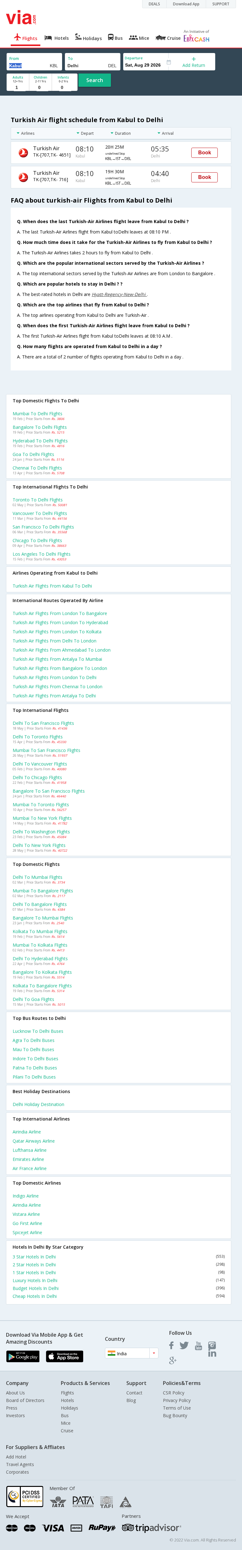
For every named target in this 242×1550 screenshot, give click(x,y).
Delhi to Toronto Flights (38, 737)
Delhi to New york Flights (39, 845)
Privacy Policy (177, 1400)
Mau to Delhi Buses (33, 1049)
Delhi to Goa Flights (33, 999)
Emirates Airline (28, 1159)
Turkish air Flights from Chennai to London (57, 686)
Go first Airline (27, 1223)
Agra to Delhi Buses (34, 1040)
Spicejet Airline (27, 1232)
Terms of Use (177, 1408)
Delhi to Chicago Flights (37, 777)
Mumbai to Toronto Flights (41, 805)
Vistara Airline (26, 1214)
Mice (66, 1423)
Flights (67, 1393)
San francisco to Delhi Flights (43, 527)
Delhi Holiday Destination (38, 1104)
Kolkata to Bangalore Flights (42, 986)
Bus (65, 1415)
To (70, 58)
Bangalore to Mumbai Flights (43, 918)
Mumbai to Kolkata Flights (40, 945)
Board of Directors (25, 1400)
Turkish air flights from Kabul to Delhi (52, 586)
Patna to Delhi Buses (35, 1068)
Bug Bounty (175, 1415)
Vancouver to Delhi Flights (40, 513)
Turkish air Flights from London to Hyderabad (60, 622)
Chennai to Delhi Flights (37, 468)
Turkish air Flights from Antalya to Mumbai (57, 659)
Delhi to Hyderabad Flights (40, 958)
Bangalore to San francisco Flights (49, 791)
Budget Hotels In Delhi (119, 1288)
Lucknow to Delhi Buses (38, 1031)
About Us (15, 1393)
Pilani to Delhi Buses (34, 1077)
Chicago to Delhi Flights (37, 540)
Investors (15, 1415)
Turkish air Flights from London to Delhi (54, 677)
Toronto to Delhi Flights (38, 500)
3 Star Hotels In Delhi (119, 1257)
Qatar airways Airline (34, 1141)
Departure (134, 58)
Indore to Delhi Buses (35, 1059)
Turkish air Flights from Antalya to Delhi (54, 696)
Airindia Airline (27, 1132)
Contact (134, 1393)
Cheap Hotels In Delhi (119, 1296)
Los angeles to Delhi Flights (42, 554)
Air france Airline (30, 1168)
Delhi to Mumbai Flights (37, 877)
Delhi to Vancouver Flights (40, 764)
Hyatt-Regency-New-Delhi (119, 294)
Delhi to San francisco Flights (43, 723)
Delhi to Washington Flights (41, 832)
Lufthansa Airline (30, 1150)
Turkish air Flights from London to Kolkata (57, 632)
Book (204, 152)
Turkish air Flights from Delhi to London (54, 641)
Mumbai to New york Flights (42, 818)
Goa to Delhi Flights (33, 454)
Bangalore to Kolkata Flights (42, 972)
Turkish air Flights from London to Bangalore (60, 613)
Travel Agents (20, 1464)
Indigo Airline (26, 1196)
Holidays (69, 1408)
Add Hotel (16, 1457)
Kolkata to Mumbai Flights (40, 931)
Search (94, 80)
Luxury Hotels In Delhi (119, 1280)
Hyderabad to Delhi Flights (40, 441)
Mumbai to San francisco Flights (46, 750)
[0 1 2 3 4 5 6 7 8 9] (40, 87)
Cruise (67, 1431)
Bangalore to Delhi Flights (40, 427)
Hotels (67, 1400)
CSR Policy (173, 1393)
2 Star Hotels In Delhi (119, 1265)
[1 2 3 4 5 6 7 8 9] (18, 87)
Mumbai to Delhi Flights (37, 414)
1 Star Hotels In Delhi (119, 1272)
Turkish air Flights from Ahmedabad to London (62, 650)
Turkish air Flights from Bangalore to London (60, 668)
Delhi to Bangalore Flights (40, 904)
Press (11, 1408)
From (14, 58)
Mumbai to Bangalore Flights (43, 891)
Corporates (17, 1472)
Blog (131, 1400)
